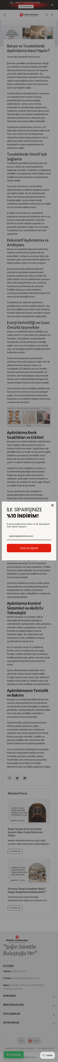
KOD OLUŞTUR (29, 548)
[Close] (52, 505)
